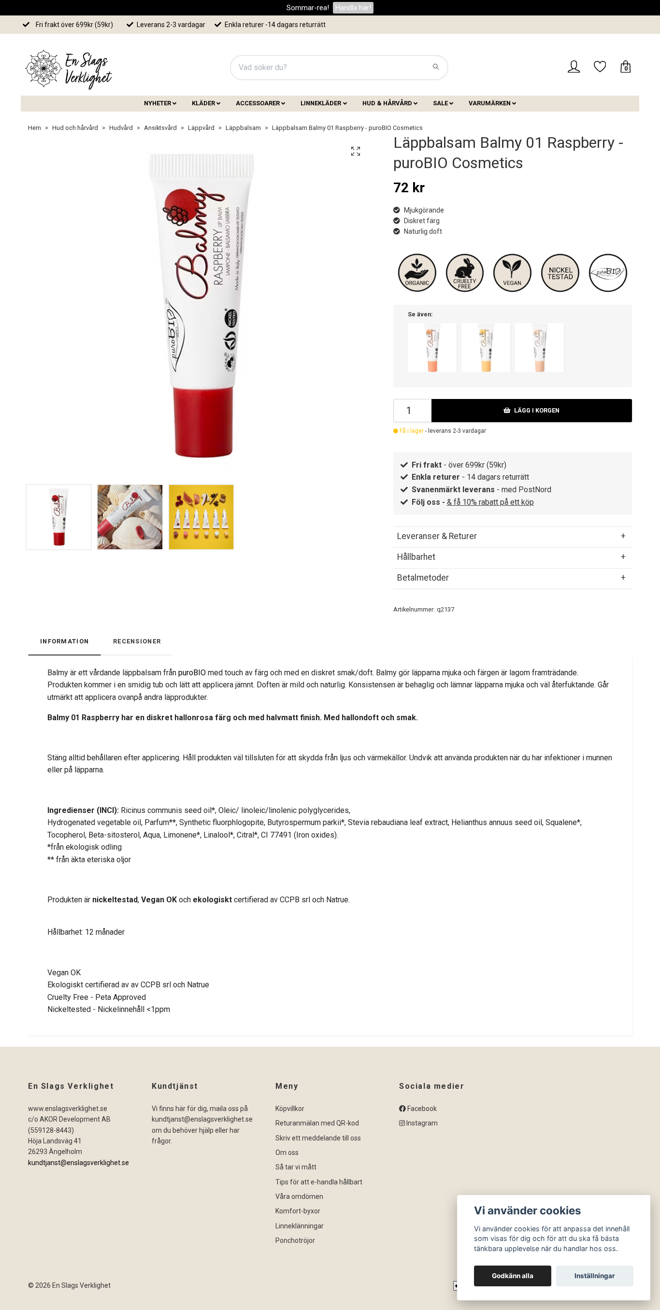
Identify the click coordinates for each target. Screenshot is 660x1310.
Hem (34, 127)
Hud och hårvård (75, 127)
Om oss (287, 1152)
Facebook (421, 1108)
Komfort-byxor (297, 1211)
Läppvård (201, 127)
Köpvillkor (289, 1108)
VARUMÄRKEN (490, 103)
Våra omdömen (299, 1196)
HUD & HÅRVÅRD (387, 103)
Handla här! (353, 7)
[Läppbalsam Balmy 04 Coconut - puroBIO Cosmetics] (539, 347)
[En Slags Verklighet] (69, 67)
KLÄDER (203, 103)
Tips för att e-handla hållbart (318, 1182)
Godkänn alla (512, 1276)
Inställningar (594, 1276)
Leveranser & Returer (437, 536)
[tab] (512, 536)
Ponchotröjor (295, 1240)
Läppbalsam (243, 127)
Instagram (421, 1123)
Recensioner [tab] (137, 641)
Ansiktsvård (160, 127)
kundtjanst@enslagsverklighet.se (78, 1163)
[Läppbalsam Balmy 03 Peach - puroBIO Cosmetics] (432, 347)
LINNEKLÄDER (321, 103)
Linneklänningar (299, 1226)
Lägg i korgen (537, 410)
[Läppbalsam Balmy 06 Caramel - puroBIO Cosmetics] (485, 347)
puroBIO (192, 672)
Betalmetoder (423, 578)
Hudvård (121, 127)
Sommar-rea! (308, 7)
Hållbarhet (416, 557)
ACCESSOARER (258, 103)
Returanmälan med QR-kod (317, 1123)
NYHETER (157, 103)
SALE (440, 103)
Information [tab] (64, 641)
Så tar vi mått (295, 1167)
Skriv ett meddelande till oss (318, 1138)
